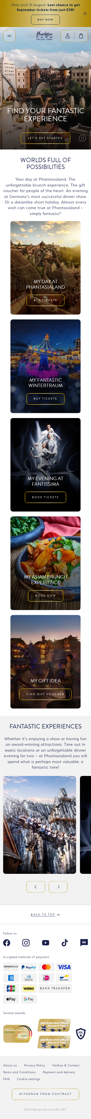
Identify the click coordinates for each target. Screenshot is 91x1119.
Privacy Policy (34, 1065)
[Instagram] (26, 943)
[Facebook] (6, 943)
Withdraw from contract (45, 1094)
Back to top (43, 914)
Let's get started (45, 138)
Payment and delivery (59, 1072)
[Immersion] (84, 943)
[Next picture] (58, 887)
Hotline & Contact (66, 1065)
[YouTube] (45, 943)
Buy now (45, 19)
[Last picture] (35, 887)
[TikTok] (65, 943)
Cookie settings (28, 1079)
